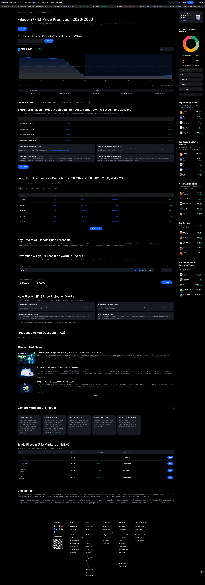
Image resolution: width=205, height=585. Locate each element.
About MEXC (73, 526)
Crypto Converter (123, 555)
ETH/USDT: (93, 6)
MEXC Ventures (74, 546)
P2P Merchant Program (108, 532)
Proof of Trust (73, 532)
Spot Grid (88, 552)
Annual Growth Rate (166, 266)
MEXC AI (88, 572)
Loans (87, 566)
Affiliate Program (106, 526)
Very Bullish (188, 55)
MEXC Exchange (23, 12)
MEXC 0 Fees (89, 526)
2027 (26, 188)
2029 (38, 188)
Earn (87, 563)
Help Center (122, 526)
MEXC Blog (122, 543)
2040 (50, 188)
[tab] (27, 102)
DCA (87, 555)
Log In (184, 2)
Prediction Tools (67, 102)
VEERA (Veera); (194, 6)
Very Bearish (188, 65)
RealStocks (89, 549)
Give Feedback (123, 558)
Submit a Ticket (123, 532)
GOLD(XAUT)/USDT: (117, 6)
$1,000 (139, 270)
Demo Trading (90, 560)
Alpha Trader (122, 537)
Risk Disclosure (139, 532)
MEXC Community (74, 540)
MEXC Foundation (74, 549)
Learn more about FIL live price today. (61, 150)
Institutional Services (107, 537)
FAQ (90, 102)
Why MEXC (73, 529)
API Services (105, 540)
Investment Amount (25, 266)
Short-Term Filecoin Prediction (28, 102)
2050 (55, 188)
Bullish (186, 58)
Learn (120, 540)
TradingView (89, 575)
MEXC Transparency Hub (76, 537)
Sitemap (121, 560)
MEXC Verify (73, 535)
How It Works (80, 102)
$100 (135, 270)
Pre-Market (89, 546)
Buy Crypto (89, 537)
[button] (202, 572)
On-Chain (88, 535)
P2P (87, 540)
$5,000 (144, 270)
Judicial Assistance (140, 540)
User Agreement (139, 526)
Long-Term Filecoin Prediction (50, 102)
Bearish (186, 62)
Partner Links (105, 543)
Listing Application (107, 535)
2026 (20, 188)
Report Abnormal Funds (141, 535)
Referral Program (106, 529)
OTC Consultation (139, 537)
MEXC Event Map (74, 543)
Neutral (186, 60)
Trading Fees (89, 569)
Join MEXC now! (59, 6)
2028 (32, 188)
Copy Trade (89, 558)
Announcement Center (125, 535)
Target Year (151, 266)
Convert (88, 543)
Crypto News (122, 546)
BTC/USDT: (74, 6)
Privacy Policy (139, 529)
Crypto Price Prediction (36, 12)
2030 (44, 188)
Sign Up (190, 2)
